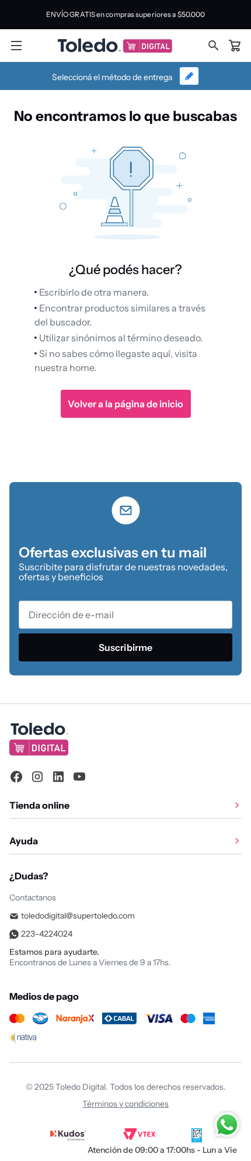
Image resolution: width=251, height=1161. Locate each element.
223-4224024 (46, 933)
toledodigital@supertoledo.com (78, 915)
